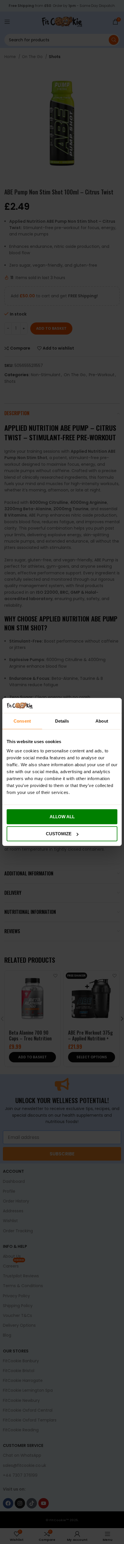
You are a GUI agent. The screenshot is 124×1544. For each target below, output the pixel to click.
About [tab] (101, 721)
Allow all (62, 816)
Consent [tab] (22, 721)
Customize (59, 833)
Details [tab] (62, 721)
